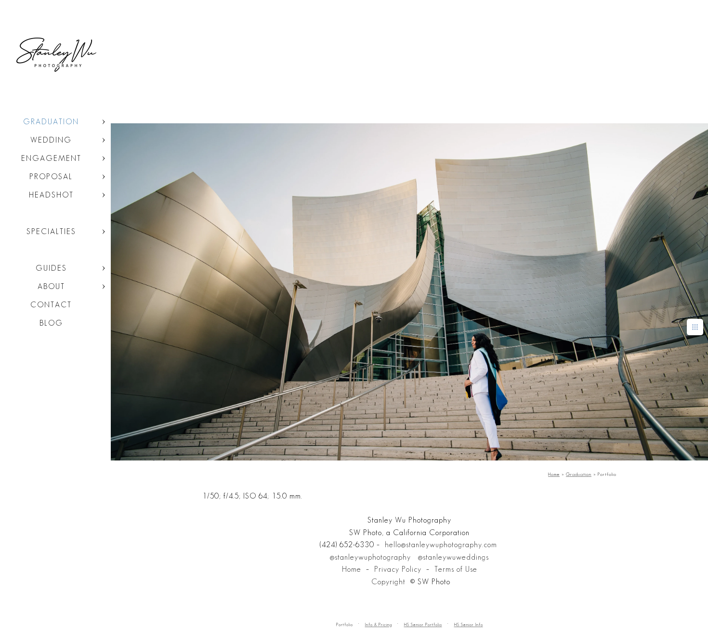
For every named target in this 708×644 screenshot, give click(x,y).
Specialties (51, 231)
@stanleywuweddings (453, 557)
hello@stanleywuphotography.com (441, 544)
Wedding (51, 140)
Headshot (51, 195)
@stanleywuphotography (370, 557)
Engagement (51, 158)
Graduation (51, 122)
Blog (51, 323)
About (51, 286)
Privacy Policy (397, 569)
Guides (51, 268)
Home (351, 569)
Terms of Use (455, 569)
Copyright (388, 582)
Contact (51, 305)
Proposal (51, 176)
